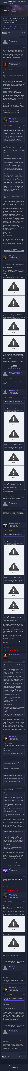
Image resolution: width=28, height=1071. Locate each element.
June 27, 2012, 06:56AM (7, 530)
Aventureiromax (15, 523)
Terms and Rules (13, 1065)
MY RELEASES (14, 249)
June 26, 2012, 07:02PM (7, 263)
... (13, 32)
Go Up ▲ (19, 1065)
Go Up (3, 1056)
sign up (11, 3)
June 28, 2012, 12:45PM (7, 994)
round (12, 1048)
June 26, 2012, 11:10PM (7, 509)
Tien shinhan (14, 390)
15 (22, 32)
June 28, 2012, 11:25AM (7, 901)
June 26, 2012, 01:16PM (7, 69)
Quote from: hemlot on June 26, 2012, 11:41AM (14, 130)
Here (12, 647)
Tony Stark (13, 118)
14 (20, 32)
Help (8, 1065)
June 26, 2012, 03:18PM (7, 125)
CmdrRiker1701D (15, 63)
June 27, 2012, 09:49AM (7, 743)
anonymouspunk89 (16, 372)
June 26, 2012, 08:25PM (7, 378)
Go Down (4, 32)
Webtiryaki (16, 1067)
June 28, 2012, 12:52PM (7, 1036)
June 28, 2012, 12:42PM (7, 973)
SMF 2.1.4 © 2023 (10, 1068)
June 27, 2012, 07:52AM (7, 661)
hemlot (12, 40)
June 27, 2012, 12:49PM (7, 876)
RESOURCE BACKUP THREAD (14, 252)
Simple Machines (17, 1068)
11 (15, 32)
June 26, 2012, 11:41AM (7, 47)
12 (16, 32)
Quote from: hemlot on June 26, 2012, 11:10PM (14, 775)
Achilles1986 (13, 966)
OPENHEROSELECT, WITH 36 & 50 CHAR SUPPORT (14, 250)
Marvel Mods (7, 10)
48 (24, 32)
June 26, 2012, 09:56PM (7, 397)
